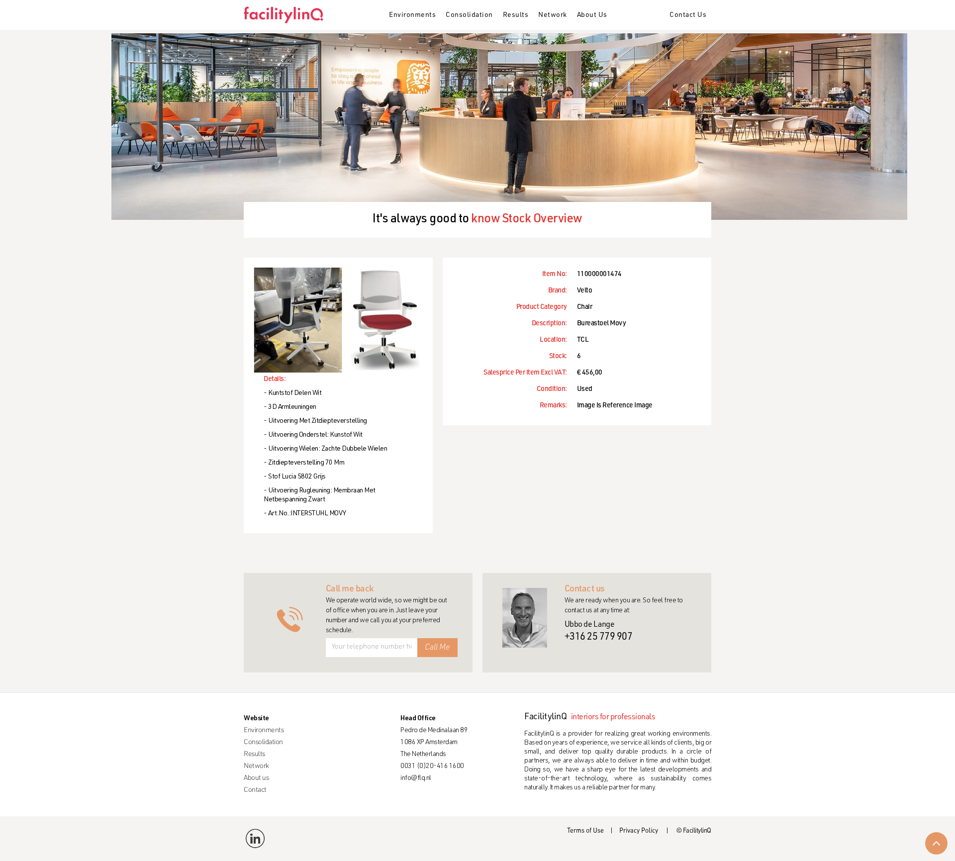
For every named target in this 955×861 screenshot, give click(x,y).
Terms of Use (585, 831)
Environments (412, 15)
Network (552, 15)
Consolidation (469, 15)
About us (256, 778)
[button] (412, 15)
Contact (255, 790)
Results (516, 15)
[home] (287, 15)
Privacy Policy (638, 831)
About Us (592, 15)
